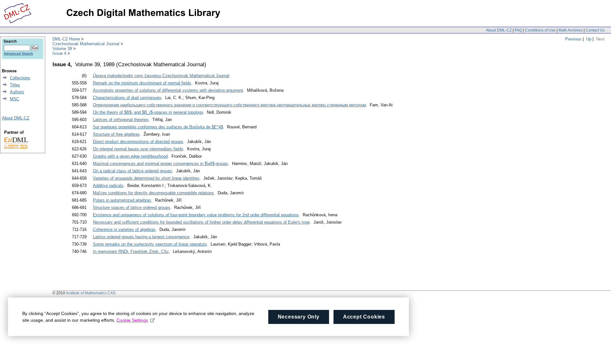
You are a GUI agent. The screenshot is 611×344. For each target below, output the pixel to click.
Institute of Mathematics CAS (91, 293)
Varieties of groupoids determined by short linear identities (146, 178)
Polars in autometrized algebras (122, 200)
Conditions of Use (540, 30)
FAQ (518, 30)
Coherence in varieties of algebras (124, 229)
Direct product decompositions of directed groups (138, 141)
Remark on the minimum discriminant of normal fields (142, 83)
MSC (14, 99)
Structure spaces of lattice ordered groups (131, 207)
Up (588, 39)
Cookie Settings (132, 320)
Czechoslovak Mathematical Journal (86, 43)
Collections (20, 77)
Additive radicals (108, 185)
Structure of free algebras (116, 134)
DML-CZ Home (66, 39)
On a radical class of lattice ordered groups (132, 170)
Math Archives (570, 30)
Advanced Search (18, 53)
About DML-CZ (499, 30)
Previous (573, 39)
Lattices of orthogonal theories (121, 119)
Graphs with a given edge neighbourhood (130, 156)
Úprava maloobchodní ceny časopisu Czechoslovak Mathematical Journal (161, 75)
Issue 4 (59, 53)
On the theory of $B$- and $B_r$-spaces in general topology (148, 112)
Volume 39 (62, 48)
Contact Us (595, 30)
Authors (17, 92)
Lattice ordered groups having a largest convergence (141, 236)
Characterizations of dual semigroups (127, 97)
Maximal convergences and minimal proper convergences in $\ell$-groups (160, 163)
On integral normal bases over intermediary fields (138, 149)
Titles (15, 84)
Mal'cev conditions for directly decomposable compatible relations (153, 192)
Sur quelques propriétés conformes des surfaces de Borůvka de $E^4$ (158, 127)
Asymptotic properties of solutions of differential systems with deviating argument (168, 90)
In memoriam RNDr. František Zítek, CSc (131, 251)
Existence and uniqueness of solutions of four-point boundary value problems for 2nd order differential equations (196, 214)
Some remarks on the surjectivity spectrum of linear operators (150, 244)
